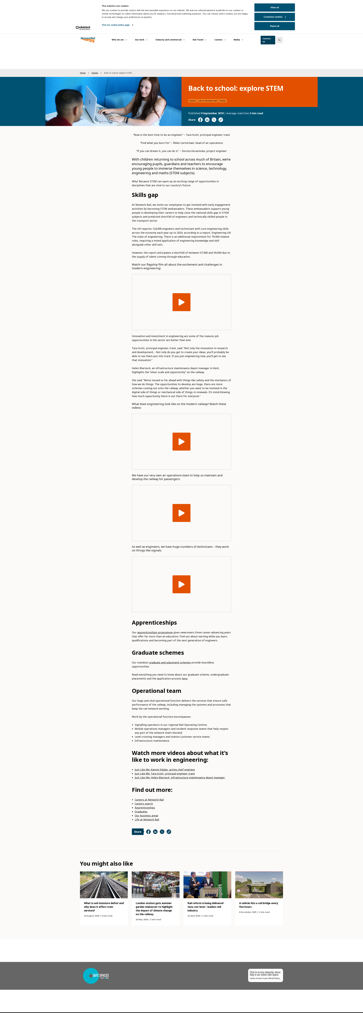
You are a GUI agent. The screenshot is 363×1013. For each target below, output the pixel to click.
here (184, 678)
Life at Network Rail (207, 100)
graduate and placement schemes (170, 662)
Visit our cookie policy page (116, 25)
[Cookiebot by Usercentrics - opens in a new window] (83, 28)
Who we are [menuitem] (118, 39)
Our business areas (146, 815)
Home (83, 72)
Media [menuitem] (237, 39)
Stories (95, 72)
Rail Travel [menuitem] (198, 39)
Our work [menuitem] (140, 39)
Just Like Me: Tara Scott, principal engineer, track (165, 773)
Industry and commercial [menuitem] (169, 39)
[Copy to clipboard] (221, 119)
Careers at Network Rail (149, 799)
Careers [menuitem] (219, 39)
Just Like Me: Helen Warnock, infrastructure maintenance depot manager (180, 777)
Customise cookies (273, 17)
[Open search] (279, 40)
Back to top (347, 1006)
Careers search (144, 803)
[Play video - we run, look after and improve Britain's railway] (182, 302)
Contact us (267, 40)
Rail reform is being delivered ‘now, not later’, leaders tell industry (205, 906)
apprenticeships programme (155, 632)
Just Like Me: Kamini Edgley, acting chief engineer (165, 769)
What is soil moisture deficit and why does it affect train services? (104, 906)
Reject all (274, 26)
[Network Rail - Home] (88, 40)
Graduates (141, 811)
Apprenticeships (145, 807)
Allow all (274, 7)
